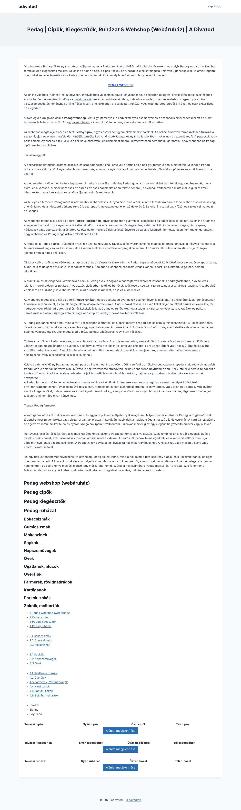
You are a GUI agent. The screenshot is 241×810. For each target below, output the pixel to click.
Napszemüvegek (43, 659)
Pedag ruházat (40, 626)
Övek (35, 663)
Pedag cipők (39, 617)
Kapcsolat (214, 6)
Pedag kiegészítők (43, 621)
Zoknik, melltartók (44, 695)
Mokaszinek (40, 644)
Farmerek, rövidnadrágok (49, 682)
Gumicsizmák (41, 640)
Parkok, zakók (41, 691)
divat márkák (82, 99)
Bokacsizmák (40, 636)
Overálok (38, 677)
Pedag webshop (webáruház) (50, 612)
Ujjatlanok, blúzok (43, 673)
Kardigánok (40, 686)
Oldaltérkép (133, 800)
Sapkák (37, 654)
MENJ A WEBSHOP (120, 85)
